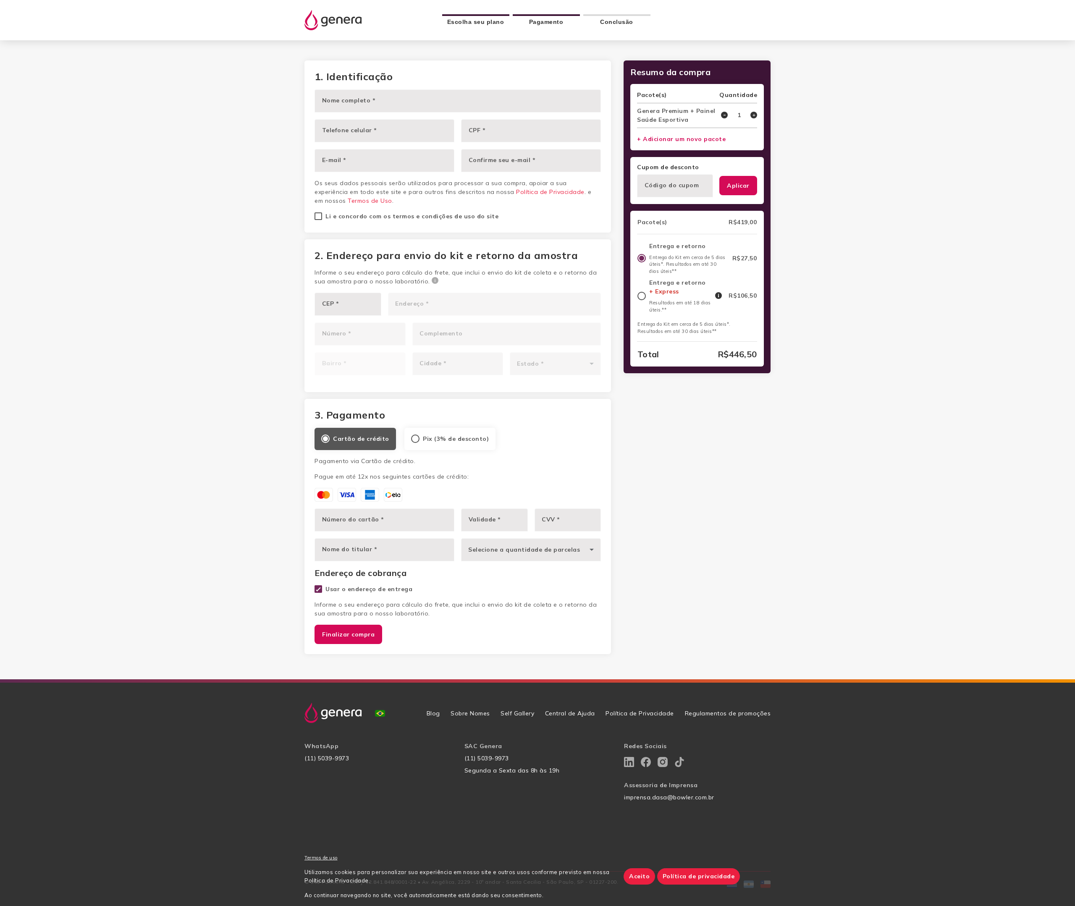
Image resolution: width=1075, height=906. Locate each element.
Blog (433, 713)
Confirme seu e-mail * (502, 160)
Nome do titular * (350, 549)
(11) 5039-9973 (326, 758)
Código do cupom (672, 185)
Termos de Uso (370, 200)
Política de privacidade (699, 876)
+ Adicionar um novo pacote (681, 139)
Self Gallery (517, 713)
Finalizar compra (348, 634)
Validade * (485, 519)
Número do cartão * (353, 519)
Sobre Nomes (470, 713)
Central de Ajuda (570, 713)
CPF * (477, 130)
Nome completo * (349, 100)
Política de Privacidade (550, 192)
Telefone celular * (349, 130)
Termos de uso (321, 858)
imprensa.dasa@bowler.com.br (669, 797)
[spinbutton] (739, 115)
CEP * (330, 303)
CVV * (551, 519)
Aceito (639, 876)
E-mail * (334, 160)
